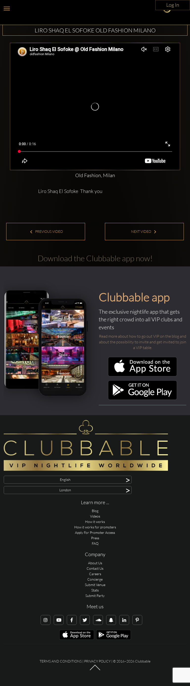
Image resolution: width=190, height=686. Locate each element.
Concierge (95, 579)
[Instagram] (45, 620)
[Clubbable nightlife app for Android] (142, 399)
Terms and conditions (61, 661)
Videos (95, 516)
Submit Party (95, 595)
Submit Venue (95, 585)
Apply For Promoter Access (95, 532)
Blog (95, 511)
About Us (95, 563)
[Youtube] (59, 620)
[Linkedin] (124, 620)
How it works (95, 522)
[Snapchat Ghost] (111, 620)
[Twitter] (85, 620)
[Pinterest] (137, 620)
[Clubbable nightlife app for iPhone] (142, 375)
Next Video (141, 231)
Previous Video (48, 231)
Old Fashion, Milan (95, 175)
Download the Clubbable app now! (95, 258)
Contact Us (95, 568)
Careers (95, 574)
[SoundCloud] (98, 620)
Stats (95, 590)
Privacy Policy (97, 661)
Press (95, 538)
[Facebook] (72, 620)
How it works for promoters (95, 527)
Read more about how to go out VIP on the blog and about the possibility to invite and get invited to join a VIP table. (142, 342)
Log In (172, 5)
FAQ (95, 543)
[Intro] (95, 670)
